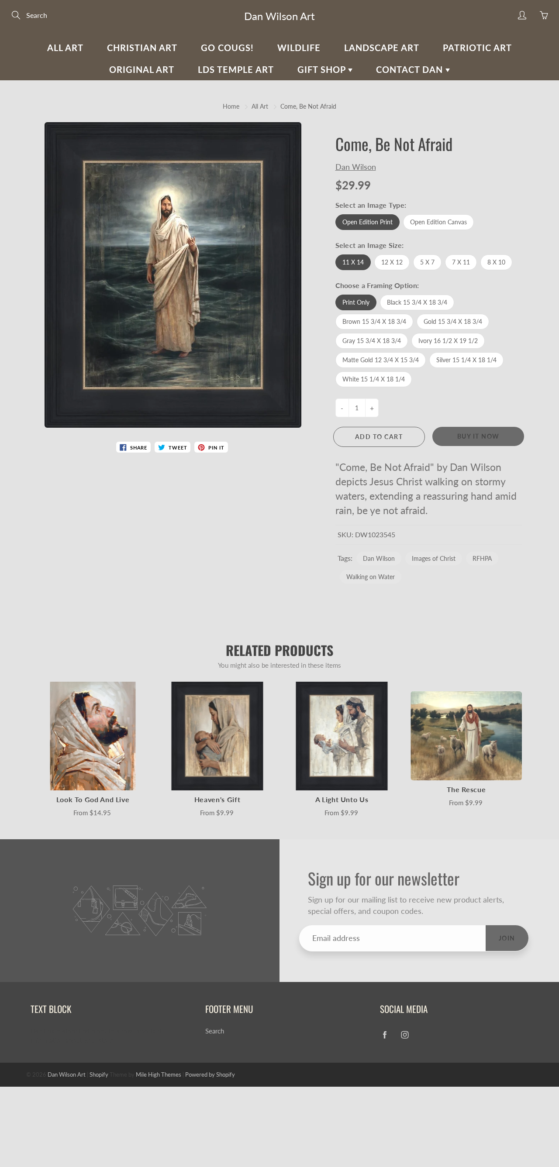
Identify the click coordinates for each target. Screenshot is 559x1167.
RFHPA (482, 558)
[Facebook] (384, 1034)
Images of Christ (433, 558)
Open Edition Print (367, 222)
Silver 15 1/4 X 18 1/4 (466, 360)
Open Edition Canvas (438, 222)
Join (507, 938)
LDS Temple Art (236, 69)
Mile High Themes (158, 1074)
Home (231, 106)
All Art (65, 47)
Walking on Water (370, 576)
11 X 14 (353, 262)
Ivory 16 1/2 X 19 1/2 (448, 340)
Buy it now (478, 436)
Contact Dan (410, 69)
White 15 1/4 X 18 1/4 (373, 379)
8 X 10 (496, 262)
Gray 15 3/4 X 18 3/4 (371, 340)
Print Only (355, 302)
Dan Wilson (355, 167)
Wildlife (299, 47)
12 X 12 (392, 262)
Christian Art (142, 47)
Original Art (141, 69)
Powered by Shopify (210, 1074)
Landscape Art (381, 47)
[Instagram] (404, 1034)
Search (214, 1031)
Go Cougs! (227, 47)
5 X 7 (427, 262)
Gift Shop (322, 69)
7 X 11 (461, 262)
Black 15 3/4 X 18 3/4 (417, 302)
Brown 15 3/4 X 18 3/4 (374, 321)
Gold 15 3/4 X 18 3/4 (453, 321)
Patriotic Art (477, 47)
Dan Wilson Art (279, 16)
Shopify (99, 1074)
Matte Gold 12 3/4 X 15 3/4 (380, 360)
